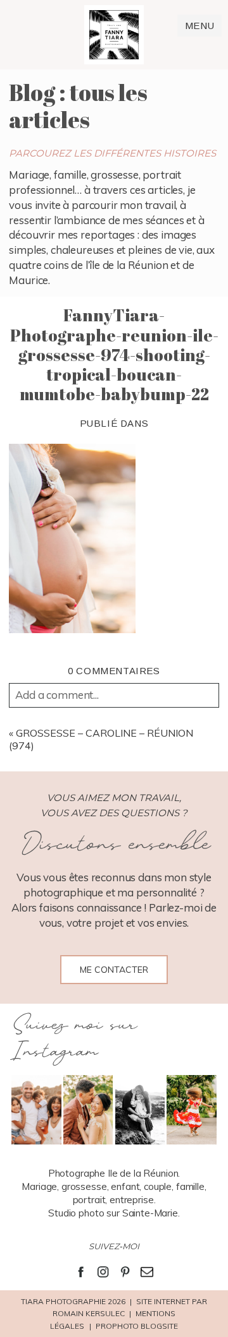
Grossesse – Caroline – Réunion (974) (101, 739)
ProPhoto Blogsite (137, 1326)
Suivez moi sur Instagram (73, 1039)
